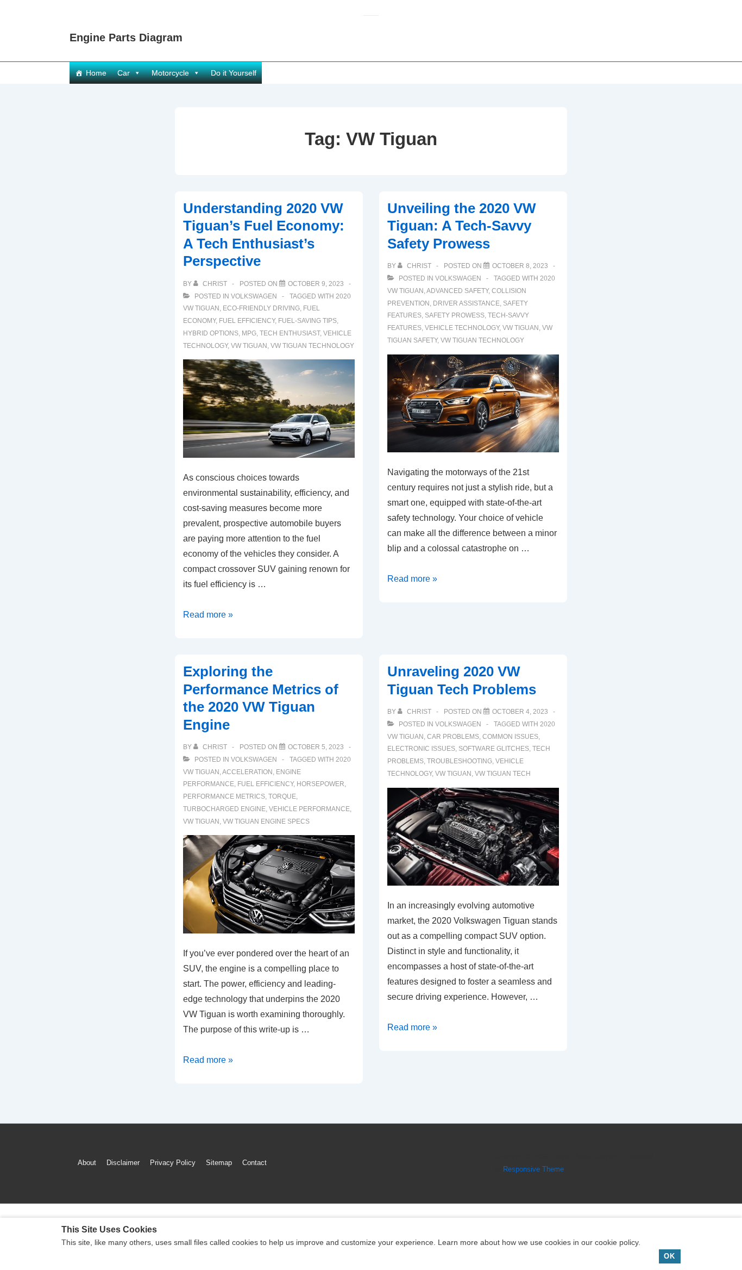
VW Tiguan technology (312, 346)
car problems (453, 736)
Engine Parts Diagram (126, 37)
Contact (254, 1163)
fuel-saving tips (307, 321)
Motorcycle (170, 73)
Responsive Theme (533, 1169)
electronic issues (421, 748)
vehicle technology (462, 328)
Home (96, 73)
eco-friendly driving (261, 308)
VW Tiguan (249, 346)
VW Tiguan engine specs (266, 821)
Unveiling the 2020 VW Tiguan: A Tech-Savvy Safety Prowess (461, 226)
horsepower (320, 784)
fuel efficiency (247, 321)
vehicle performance (309, 809)
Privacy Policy (173, 1163)
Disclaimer (123, 1163)
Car (123, 73)
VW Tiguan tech (503, 773)
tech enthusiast (290, 333)
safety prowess (455, 315)
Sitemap (219, 1163)
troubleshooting (459, 761)
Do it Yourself (233, 73)
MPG (249, 333)
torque (282, 796)
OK (669, 1256)
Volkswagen (254, 296)
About (87, 1163)
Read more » (208, 614)
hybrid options (210, 333)
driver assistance (466, 303)
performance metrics (224, 796)
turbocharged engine (224, 809)
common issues (510, 736)
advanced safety (457, 291)
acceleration (247, 772)
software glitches (493, 748)
